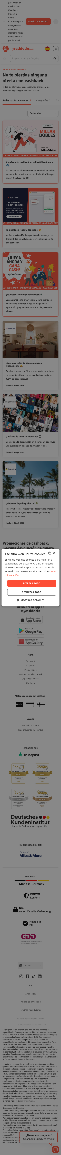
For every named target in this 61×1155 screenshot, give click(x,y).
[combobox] (49, 553)
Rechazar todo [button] (31, 592)
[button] (30, 600)
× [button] (54, 553)
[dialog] (30, 577)
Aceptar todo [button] (31, 583)
